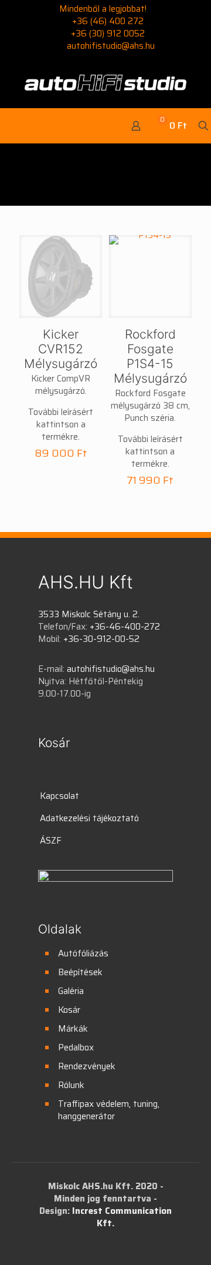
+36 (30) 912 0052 (108, 33)
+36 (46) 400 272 (108, 21)
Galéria (71, 991)
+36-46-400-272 (125, 627)
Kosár (69, 1010)
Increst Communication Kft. (122, 1217)
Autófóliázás (83, 953)
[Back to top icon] (187, 1241)
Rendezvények (86, 1066)
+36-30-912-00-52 (101, 639)
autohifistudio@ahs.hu (111, 46)
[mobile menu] (16, 126)
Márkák (73, 1029)
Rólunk (71, 1085)
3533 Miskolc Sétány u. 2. (88, 614)
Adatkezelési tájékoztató (89, 818)
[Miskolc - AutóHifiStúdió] (105, 81)
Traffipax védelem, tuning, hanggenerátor (108, 1110)
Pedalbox (76, 1047)
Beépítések (80, 972)
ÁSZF (51, 841)
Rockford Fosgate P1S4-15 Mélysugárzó (150, 356)
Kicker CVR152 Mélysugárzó (60, 349)
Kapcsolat (59, 796)
